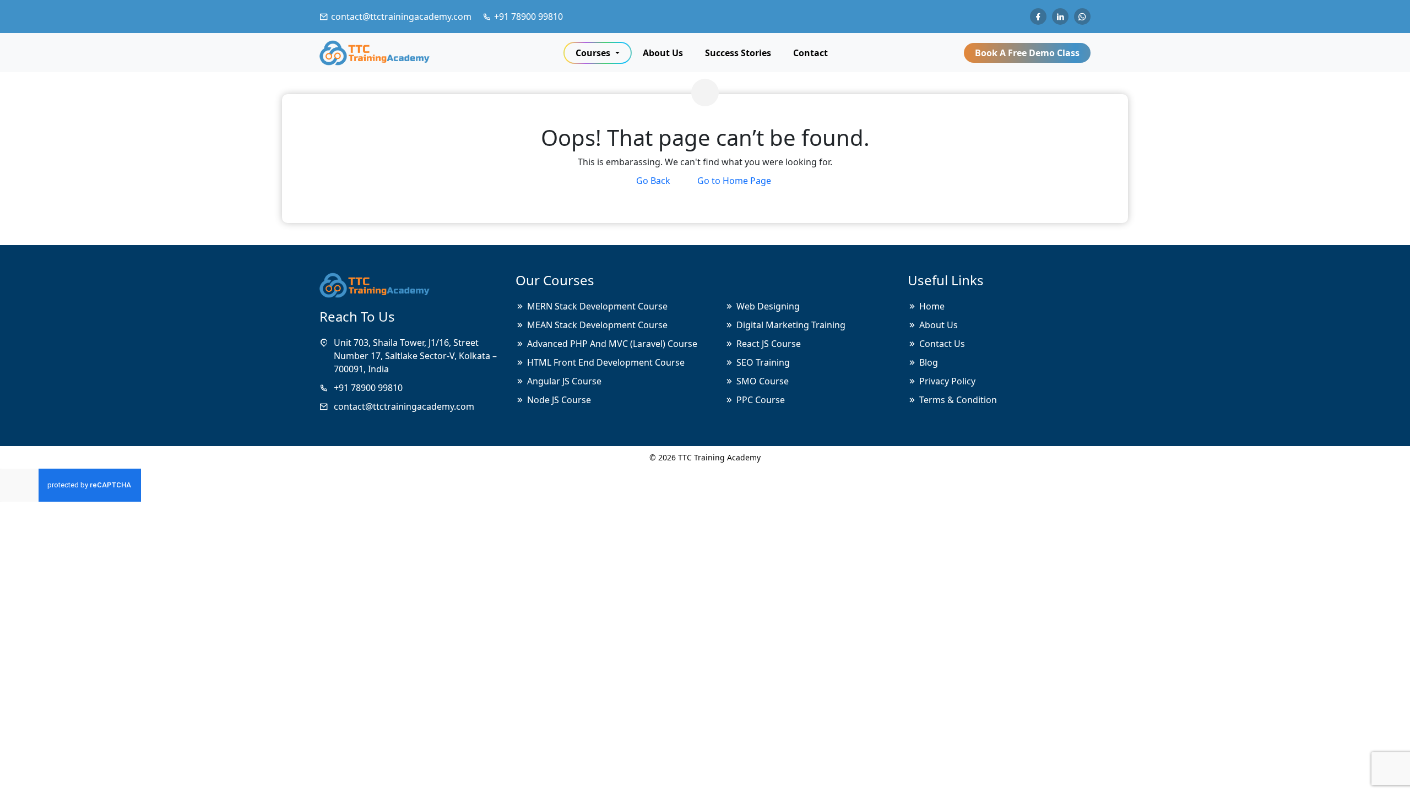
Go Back (653, 181)
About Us (663, 53)
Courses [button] (594, 53)
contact (810, 53)
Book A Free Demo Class (1027, 53)
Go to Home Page (734, 181)
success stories (738, 53)
